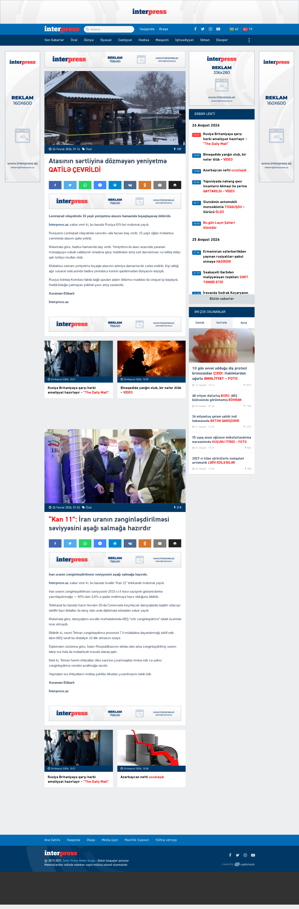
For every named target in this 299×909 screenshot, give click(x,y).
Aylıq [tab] (244, 322)
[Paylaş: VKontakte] (130, 185)
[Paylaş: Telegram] (115, 185)
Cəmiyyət (125, 40)
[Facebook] (230, 855)
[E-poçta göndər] (159, 185)
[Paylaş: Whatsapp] (85, 185)
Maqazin (162, 40)
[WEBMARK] (238, 864)
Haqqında (147, 29)
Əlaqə (163, 29)
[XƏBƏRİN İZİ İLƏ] (64, 29)
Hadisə (144, 40)
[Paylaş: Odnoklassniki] (145, 185)
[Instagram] (245, 855)
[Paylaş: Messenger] (100, 185)
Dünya (89, 40)
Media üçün (110, 840)
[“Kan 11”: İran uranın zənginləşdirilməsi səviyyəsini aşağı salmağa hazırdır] (115, 466)
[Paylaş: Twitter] (70, 185)
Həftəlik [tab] (221, 322)
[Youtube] (253, 855)
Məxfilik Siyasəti (137, 840)
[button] (175, 185)
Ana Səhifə (52, 840)
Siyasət (106, 40)
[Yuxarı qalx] (286, 896)
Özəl (74, 40)
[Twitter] (237, 855)
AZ (237, 29)
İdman (205, 40)
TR (250, 29)
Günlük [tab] (199, 322)
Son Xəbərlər (54, 40)
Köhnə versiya (166, 840)
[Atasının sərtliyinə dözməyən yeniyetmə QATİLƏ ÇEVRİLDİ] (115, 108)
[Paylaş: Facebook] (55, 185)
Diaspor (222, 40)
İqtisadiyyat (184, 40)
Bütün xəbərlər (222, 299)
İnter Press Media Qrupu (79, 860)
